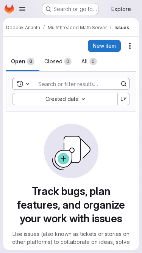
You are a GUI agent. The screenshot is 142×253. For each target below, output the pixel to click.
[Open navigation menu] (22, 9)
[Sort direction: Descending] (124, 99)
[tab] (22, 61)
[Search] (124, 84)
